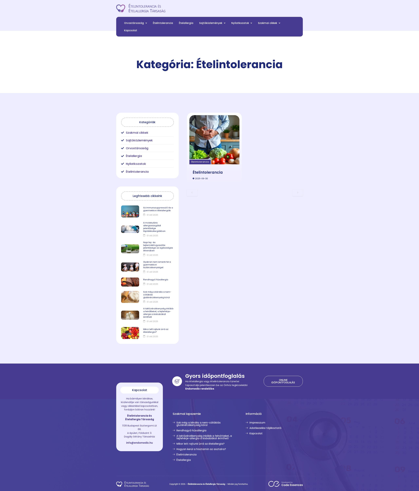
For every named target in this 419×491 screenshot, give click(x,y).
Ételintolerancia (163, 23)
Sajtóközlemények (210, 23)
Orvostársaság (134, 23)
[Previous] (192, 192)
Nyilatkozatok (240, 23)
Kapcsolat (130, 30)
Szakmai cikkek (267, 23)
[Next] (297, 192)
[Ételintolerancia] (214, 139)
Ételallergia (186, 23)
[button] (135, 23)
